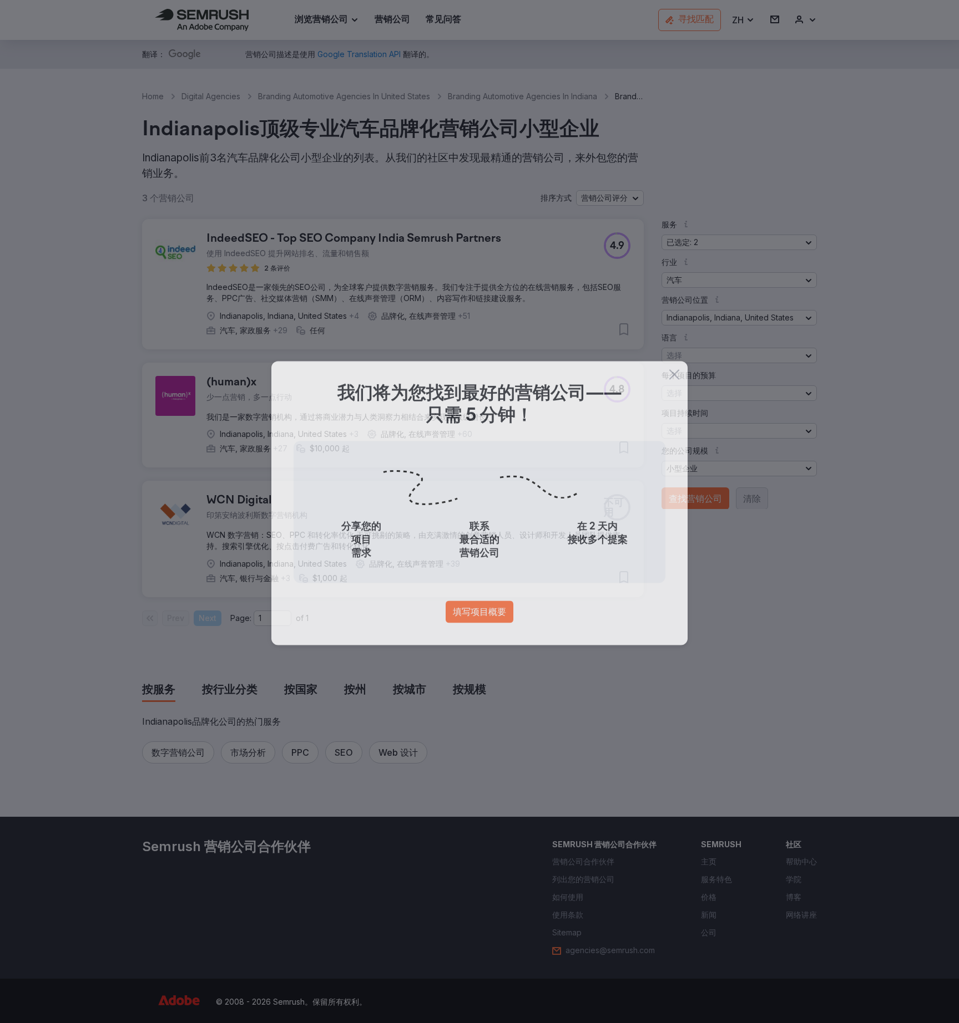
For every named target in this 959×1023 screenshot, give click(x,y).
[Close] (674, 383)
